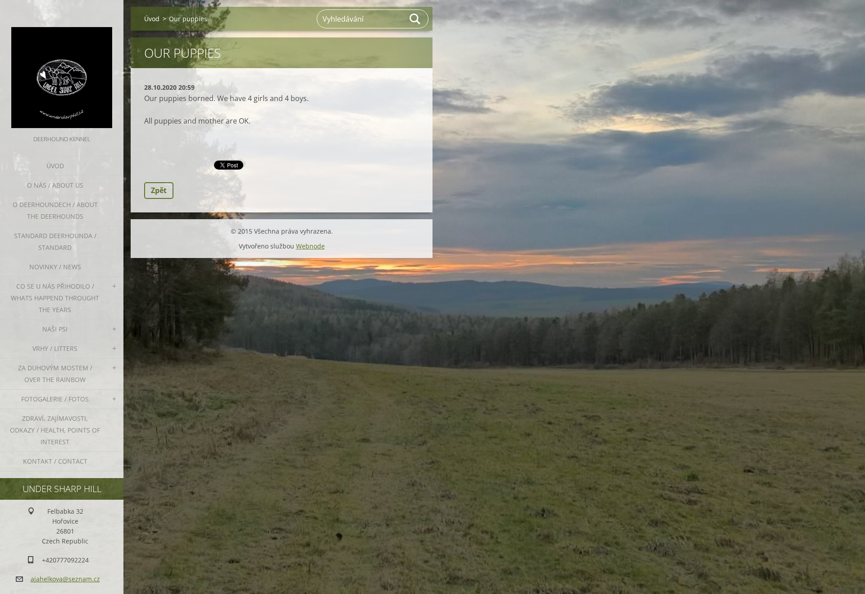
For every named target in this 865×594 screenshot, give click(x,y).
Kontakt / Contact (55, 461)
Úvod (55, 165)
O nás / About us (55, 185)
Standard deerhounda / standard (55, 241)
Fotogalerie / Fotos (55, 399)
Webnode (310, 246)
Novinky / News (55, 266)
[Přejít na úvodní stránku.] (61, 67)
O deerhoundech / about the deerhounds (55, 210)
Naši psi (55, 329)
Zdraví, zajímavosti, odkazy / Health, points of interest (55, 430)
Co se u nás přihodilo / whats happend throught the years (55, 298)
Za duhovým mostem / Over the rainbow (55, 374)
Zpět (159, 190)
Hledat (415, 19)
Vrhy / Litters (54, 348)
